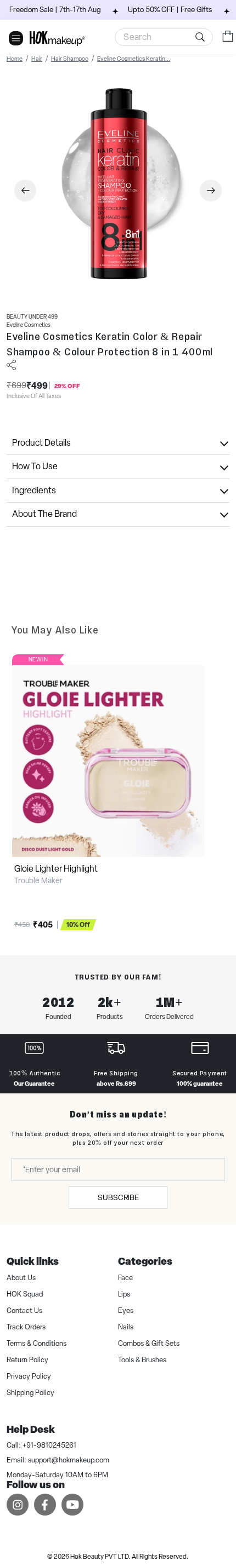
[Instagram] (18, 1504)
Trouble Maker (38, 880)
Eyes (125, 1310)
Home (15, 58)
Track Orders (26, 1327)
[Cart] (228, 36)
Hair (36, 58)
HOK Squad (25, 1294)
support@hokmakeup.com (68, 1460)
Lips (124, 1294)
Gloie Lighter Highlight (56, 868)
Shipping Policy (30, 1392)
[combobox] (164, 37)
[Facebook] (45, 1504)
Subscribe (118, 1197)
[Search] (164, 37)
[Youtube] (72, 1504)
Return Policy (27, 1359)
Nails (125, 1327)
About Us (21, 1277)
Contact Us (24, 1310)
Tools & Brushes (142, 1359)
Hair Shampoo (69, 58)
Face (125, 1277)
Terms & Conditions (36, 1343)
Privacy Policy (29, 1376)
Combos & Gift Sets (148, 1343)
